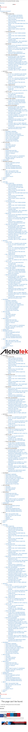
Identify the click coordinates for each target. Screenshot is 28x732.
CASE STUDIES (8, 164)
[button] (14, 180)
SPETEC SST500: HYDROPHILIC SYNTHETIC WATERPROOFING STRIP (16, 52)
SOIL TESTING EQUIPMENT (11, 139)
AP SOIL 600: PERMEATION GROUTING (17, 86)
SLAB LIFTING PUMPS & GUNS (12, 137)
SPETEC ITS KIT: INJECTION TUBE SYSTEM (18, 48)
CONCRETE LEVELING (10, 145)
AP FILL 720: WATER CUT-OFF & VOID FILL (17, 90)
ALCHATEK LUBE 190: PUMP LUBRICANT (17, 70)
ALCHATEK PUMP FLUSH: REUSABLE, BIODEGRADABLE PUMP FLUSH (16, 57)
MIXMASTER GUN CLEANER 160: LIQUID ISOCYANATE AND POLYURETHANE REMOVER (17, 120)
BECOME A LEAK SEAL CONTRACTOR (14, 157)
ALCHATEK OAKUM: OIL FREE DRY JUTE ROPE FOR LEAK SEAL (17, 65)
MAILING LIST (8, 173)
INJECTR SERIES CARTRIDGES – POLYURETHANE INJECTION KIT (15, 16)
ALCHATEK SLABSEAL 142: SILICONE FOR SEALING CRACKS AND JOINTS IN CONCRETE (17, 116)
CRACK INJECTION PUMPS (11, 132)
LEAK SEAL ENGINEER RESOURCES (13, 168)
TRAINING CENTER (9, 158)
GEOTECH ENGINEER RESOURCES (13, 167)
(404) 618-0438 (3, 7)
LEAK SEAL (7, 143)
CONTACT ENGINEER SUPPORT (12, 162)
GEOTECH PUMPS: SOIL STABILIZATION (14, 135)
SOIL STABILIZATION (10, 146)
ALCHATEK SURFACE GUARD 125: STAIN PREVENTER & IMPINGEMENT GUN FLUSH (18, 62)
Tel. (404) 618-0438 (4, 709)
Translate (17, 720)
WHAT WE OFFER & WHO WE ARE (13, 172)
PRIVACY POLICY (9, 176)
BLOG (4, 179)
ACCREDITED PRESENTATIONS (12, 165)
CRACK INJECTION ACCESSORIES (13, 134)
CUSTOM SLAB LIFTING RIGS (12, 141)
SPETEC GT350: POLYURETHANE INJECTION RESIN (15, 18)
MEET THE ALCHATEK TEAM (11, 171)
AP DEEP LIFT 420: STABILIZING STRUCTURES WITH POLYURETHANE (16, 96)
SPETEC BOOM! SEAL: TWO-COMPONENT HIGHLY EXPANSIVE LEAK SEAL (17, 42)
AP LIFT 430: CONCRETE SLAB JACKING (17, 74)
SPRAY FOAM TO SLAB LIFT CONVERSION (15, 156)
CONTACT (5, 177)
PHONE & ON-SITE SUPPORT (12, 152)
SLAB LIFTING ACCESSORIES (12, 138)
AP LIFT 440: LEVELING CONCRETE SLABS (18, 78)
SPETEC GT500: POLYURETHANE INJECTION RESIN (15, 26)
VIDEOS (7, 154)
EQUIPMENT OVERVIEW (10, 131)
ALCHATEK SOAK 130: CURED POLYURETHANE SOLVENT (15, 67)
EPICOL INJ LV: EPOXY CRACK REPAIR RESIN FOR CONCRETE (16, 103)
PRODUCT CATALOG (10, 153)
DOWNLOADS (6, 160)
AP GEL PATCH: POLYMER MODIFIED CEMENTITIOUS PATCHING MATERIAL (16, 100)
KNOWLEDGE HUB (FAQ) (11, 150)
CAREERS (7, 175)
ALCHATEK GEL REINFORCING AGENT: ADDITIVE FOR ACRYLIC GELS (17, 59)
